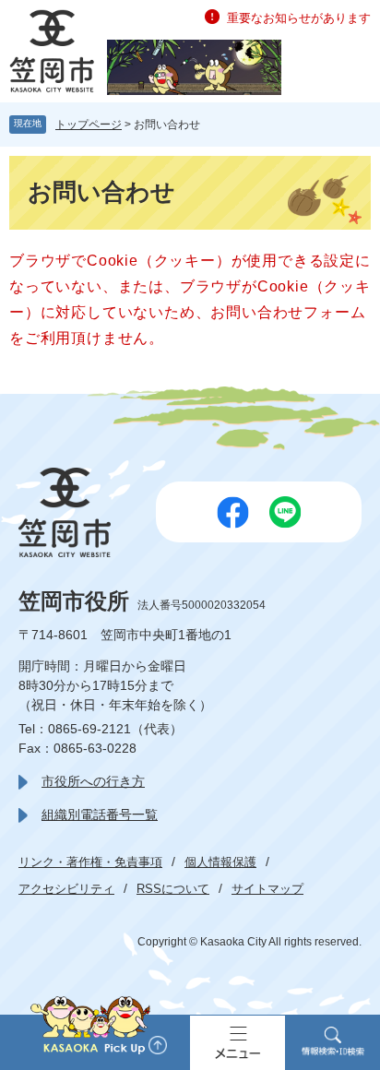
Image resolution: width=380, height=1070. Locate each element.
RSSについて (173, 889)
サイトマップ (267, 889)
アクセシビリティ (66, 889)
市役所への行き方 (93, 781)
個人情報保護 (220, 862)
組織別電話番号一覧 (100, 814)
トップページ (88, 124)
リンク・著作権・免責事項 (90, 862)
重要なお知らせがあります (299, 18)
